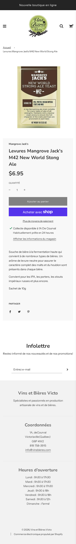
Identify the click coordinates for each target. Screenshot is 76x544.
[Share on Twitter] (19, 311)
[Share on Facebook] (10, 311)
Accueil (7, 47)
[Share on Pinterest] (28, 311)
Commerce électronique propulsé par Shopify (38, 534)
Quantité (14, 183)
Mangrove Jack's (18, 144)
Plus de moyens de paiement (38, 221)
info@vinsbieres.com (38, 450)
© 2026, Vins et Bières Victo (37, 529)
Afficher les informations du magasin (34, 238)
